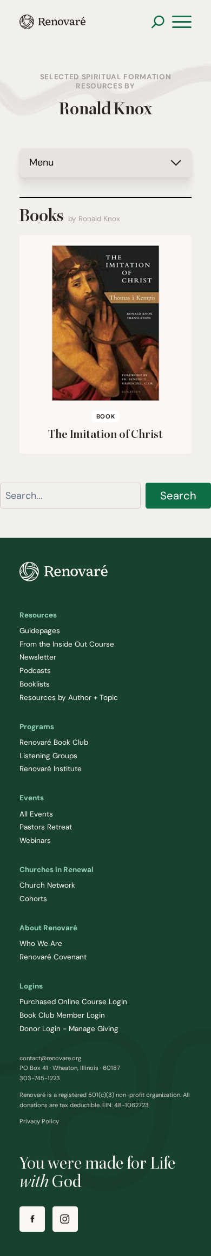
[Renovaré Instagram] (65, 1219)
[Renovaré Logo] (52, 22)
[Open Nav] (182, 22)
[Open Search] (157, 22)
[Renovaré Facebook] (32, 1219)
